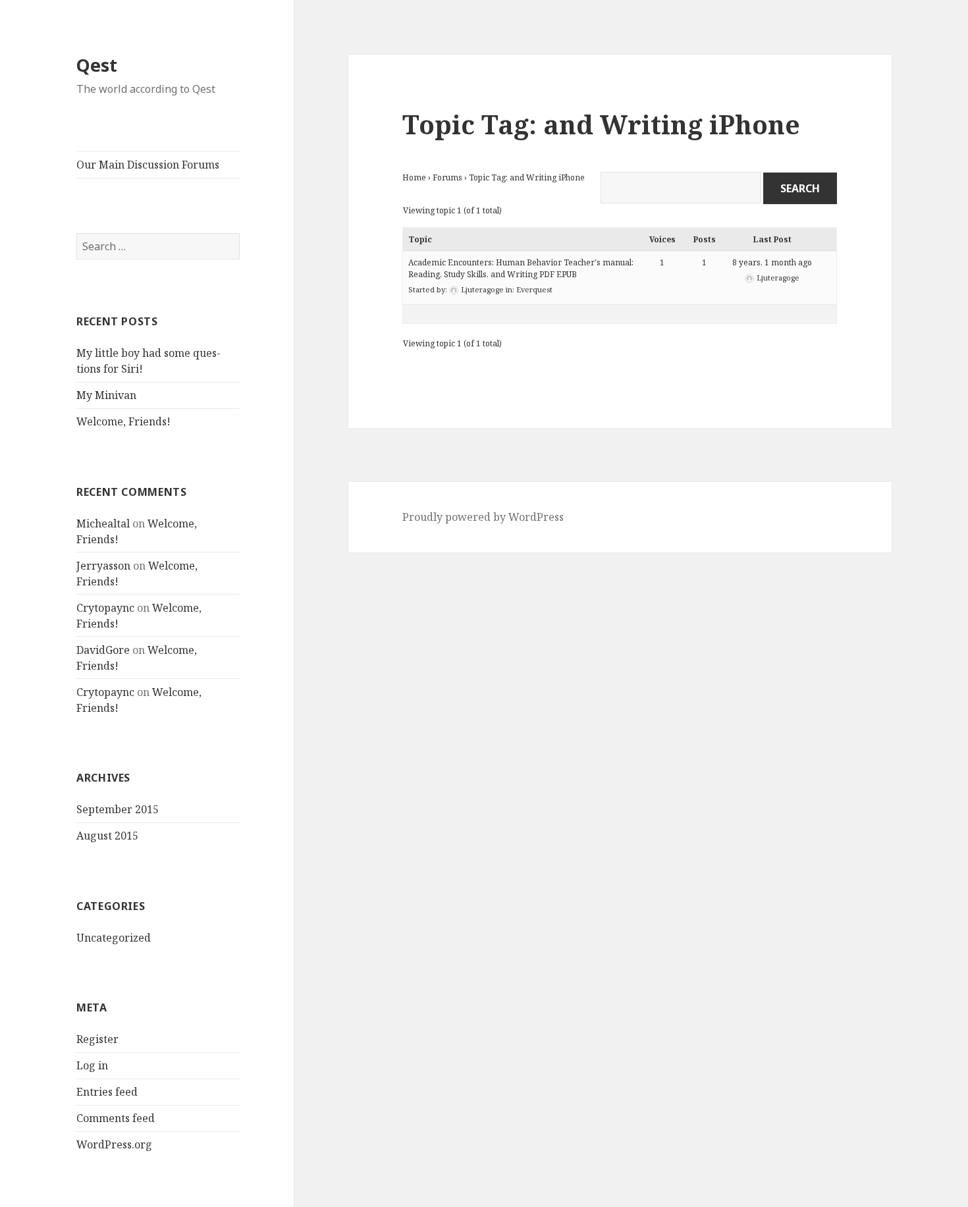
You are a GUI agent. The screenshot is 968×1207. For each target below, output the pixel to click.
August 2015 (107, 835)
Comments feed (115, 1118)
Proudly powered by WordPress (483, 517)
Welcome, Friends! (123, 421)
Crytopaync (105, 608)
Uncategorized (113, 937)
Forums (447, 177)
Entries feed (107, 1092)
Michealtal (103, 523)
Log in (92, 1065)
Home (414, 177)
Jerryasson (103, 565)
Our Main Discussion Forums (147, 164)
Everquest (534, 289)
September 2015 (117, 809)
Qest (96, 65)
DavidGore (103, 650)
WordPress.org (114, 1144)
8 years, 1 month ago (772, 262)
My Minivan (106, 395)
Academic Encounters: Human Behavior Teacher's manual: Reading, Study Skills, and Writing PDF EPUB (520, 268)
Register (97, 1039)
